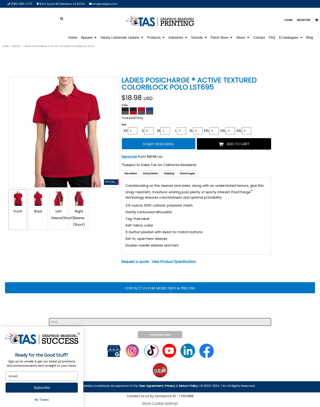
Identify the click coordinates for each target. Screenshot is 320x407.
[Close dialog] (78, 333)
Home (5, 46)
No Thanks (42, 399)
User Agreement (151, 386)
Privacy (169, 386)
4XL (239, 130)
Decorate (129, 156)
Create (16, 46)
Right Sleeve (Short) (79, 218)
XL (191, 130)
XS (126, 130)
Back (38, 211)
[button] (89, 37)
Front (18, 211)
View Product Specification (174, 261)
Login (288, 19)
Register (303, 19)
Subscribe (42, 388)
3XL (222, 130)
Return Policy (188, 386)
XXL (206, 130)
